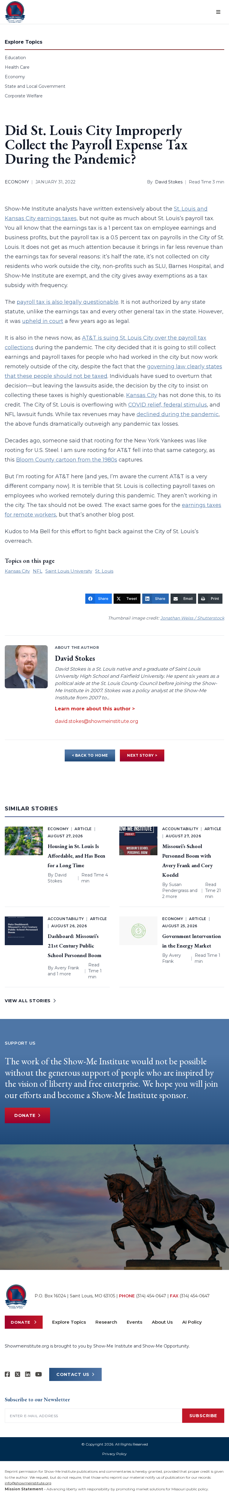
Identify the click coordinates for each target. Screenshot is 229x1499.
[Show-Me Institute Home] (15, 12)
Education (15, 57)
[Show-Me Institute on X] (17, 1374)
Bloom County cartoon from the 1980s (66, 459)
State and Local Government (35, 86)
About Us (162, 1322)
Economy (15, 76)
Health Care (17, 67)
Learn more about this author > (95, 709)
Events (134, 1322)
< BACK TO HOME (90, 755)
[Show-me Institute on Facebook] (7, 1374)
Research (106, 1322)
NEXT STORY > (142, 755)
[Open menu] (218, 12)
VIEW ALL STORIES (28, 1000)
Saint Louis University (68, 571)
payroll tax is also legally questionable (67, 302)
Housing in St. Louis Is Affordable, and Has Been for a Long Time (76, 856)
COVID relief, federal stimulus (167, 404)
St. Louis (104, 571)
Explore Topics (69, 1322)
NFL (37, 571)
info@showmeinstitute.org (28, 1483)
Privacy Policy (114, 1454)
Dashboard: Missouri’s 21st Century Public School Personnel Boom (74, 946)
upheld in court (42, 321)
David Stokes (168, 182)
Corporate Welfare (24, 96)
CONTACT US (72, 1374)
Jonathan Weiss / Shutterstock (192, 618)
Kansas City (141, 395)
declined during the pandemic (178, 414)
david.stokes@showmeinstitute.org (96, 721)
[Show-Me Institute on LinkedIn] (27, 1374)
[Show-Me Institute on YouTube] (38, 1374)
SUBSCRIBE (203, 1415)
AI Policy (192, 1322)
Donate (24, 1115)
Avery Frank (67, 968)
